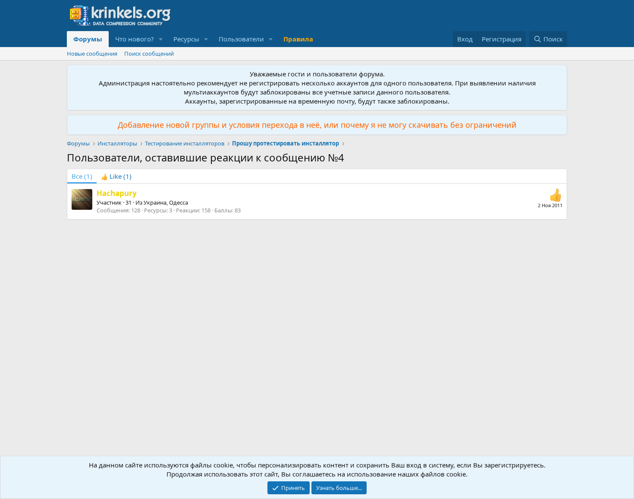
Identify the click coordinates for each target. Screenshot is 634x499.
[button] (161, 39)
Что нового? (134, 39)
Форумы (87, 39)
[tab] (116, 176)
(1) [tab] (82, 176)
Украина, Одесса (166, 202)
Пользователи (241, 39)
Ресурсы (186, 39)
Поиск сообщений (149, 53)
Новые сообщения (92, 53)
